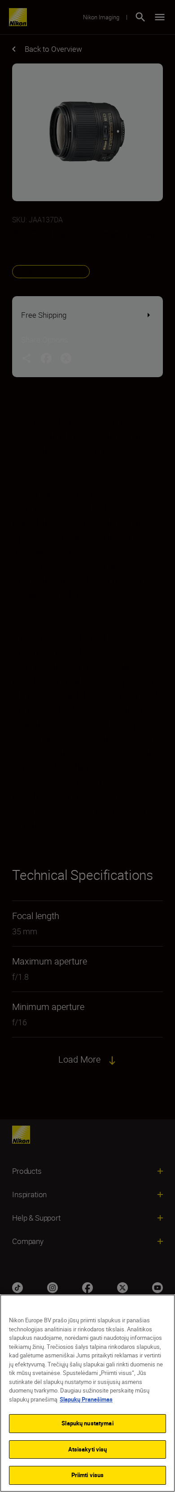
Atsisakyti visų (87, 1449)
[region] (87, 1393)
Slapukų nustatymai (87, 1423)
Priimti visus (87, 1475)
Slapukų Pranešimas (86, 1399)
